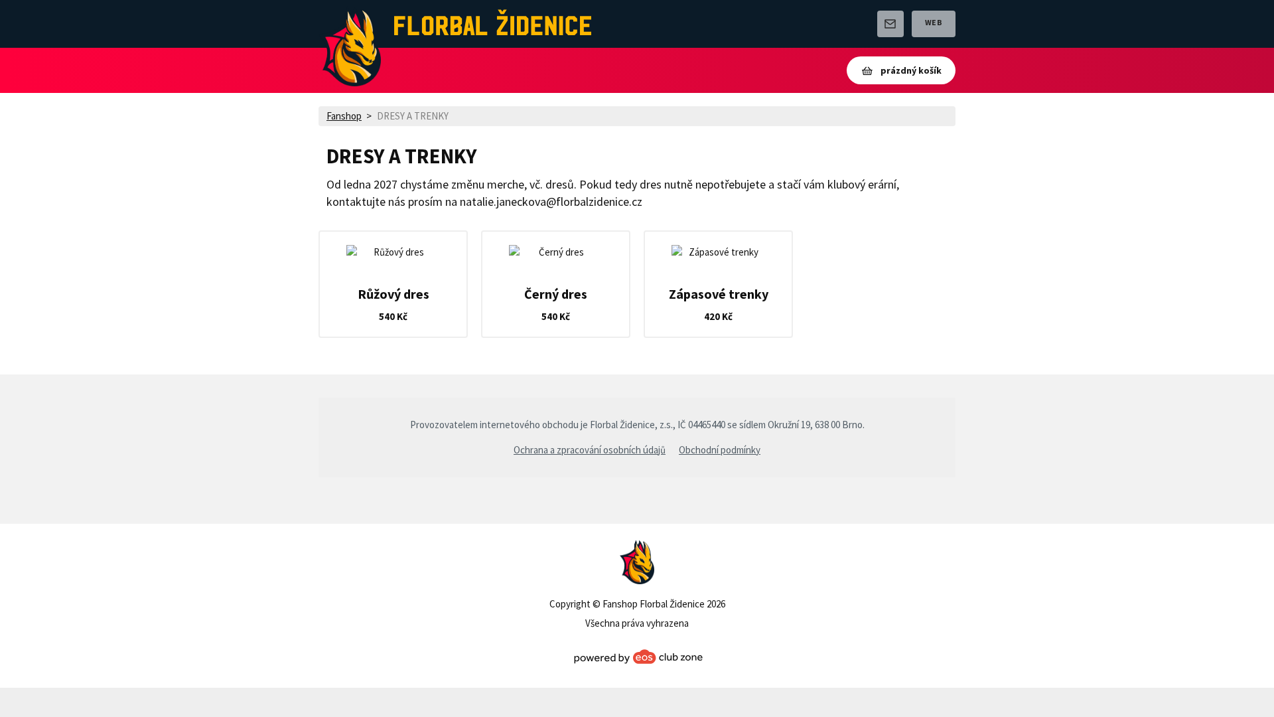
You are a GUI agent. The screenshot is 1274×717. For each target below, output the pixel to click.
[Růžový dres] (393, 252)
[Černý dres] (555, 252)
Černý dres (555, 293)
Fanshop (344, 116)
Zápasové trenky (718, 293)
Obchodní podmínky (719, 449)
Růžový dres (393, 293)
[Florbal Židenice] (349, 24)
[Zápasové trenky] (718, 252)
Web (934, 22)
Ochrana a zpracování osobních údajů (590, 449)
